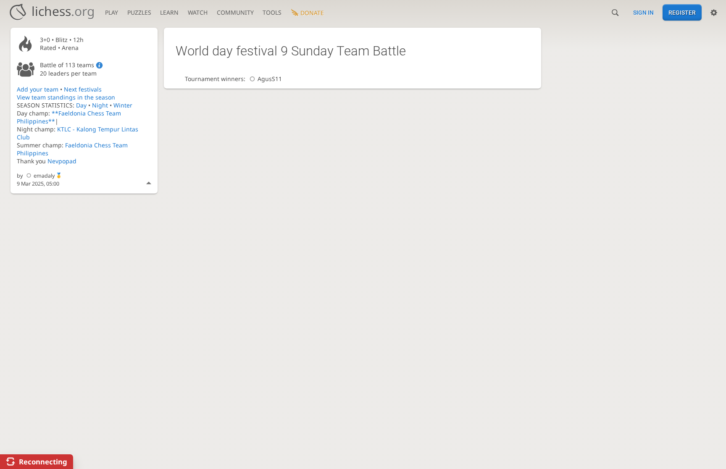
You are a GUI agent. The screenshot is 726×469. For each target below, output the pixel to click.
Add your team (37, 89)
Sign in (643, 12)
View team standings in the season (66, 97)
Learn (169, 12)
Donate (312, 13)
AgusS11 (270, 79)
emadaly (44, 175)
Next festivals (83, 89)
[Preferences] (714, 12)
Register (682, 12)
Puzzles (139, 12)
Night (100, 105)
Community (235, 12)
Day (81, 105)
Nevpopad (61, 161)
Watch (198, 12)
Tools (272, 12)
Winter (122, 105)
